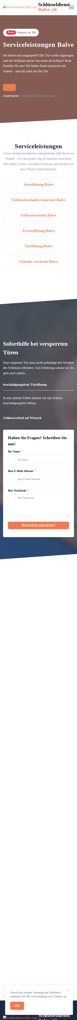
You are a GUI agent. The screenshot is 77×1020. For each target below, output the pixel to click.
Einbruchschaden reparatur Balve (38, 200)
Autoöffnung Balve (39, 184)
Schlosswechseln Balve (38, 215)
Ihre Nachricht (17, 490)
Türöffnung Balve (38, 246)
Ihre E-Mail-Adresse (20, 471)
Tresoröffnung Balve (38, 231)
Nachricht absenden (38, 525)
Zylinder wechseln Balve (38, 261)
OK (17, 1005)
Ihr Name (14, 451)
